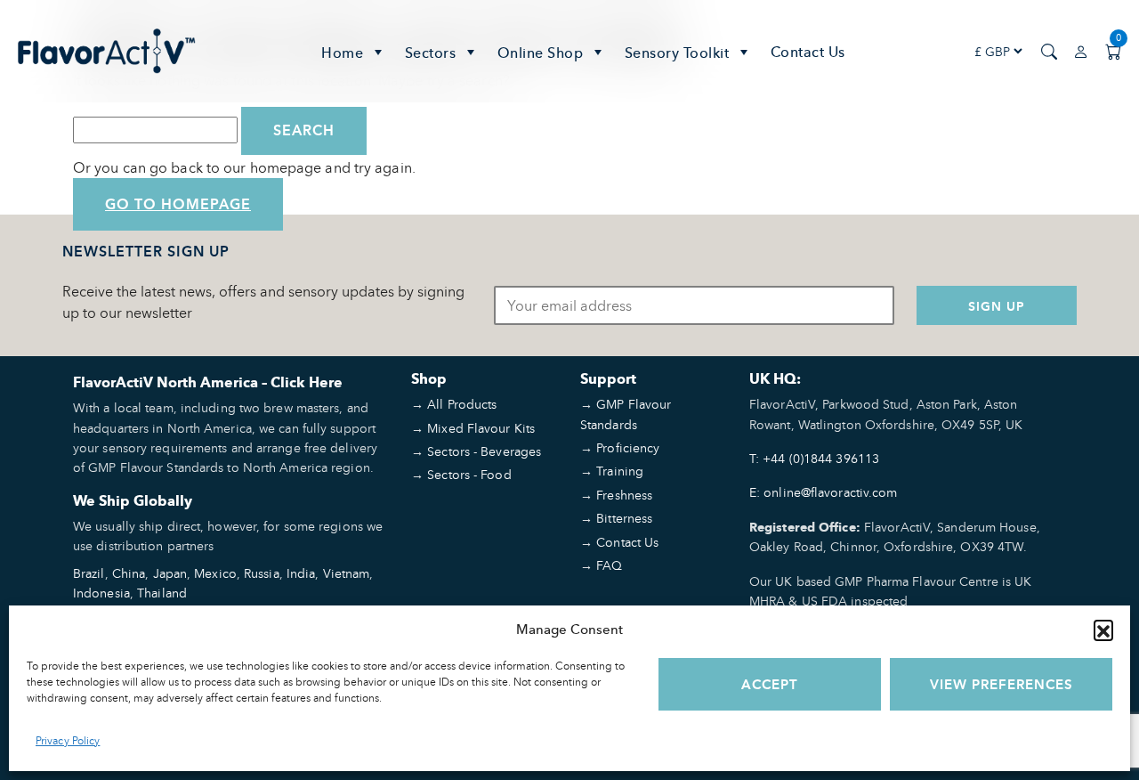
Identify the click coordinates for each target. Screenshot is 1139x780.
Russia (261, 573)
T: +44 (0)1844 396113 (814, 458)
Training (619, 470)
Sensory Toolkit (677, 52)
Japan (170, 573)
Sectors (430, 52)
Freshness (624, 494)
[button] (1103, 629)
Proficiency (627, 447)
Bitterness (624, 518)
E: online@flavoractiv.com (823, 492)
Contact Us (808, 51)
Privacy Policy (68, 740)
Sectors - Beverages (484, 451)
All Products (462, 404)
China (129, 573)
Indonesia (101, 592)
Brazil (89, 573)
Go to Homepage (178, 204)
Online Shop (540, 52)
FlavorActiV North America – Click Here (208, 382)
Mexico (215, 573)
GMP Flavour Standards (625, 414)
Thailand (162, 592)
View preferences (1001, 684)
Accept (769, 684)
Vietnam (346, 573)
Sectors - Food (469, 474)
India (301, 573)
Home (342, 52)
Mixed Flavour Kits (481, 428)
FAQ (609, 565)
